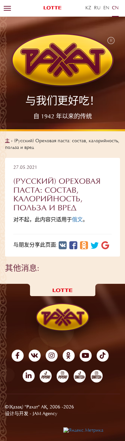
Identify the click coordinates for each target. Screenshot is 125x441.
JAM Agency (45, 414)
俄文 (77, 220)
